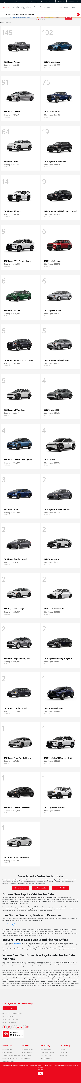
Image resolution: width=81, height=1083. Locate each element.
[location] (41, 1)
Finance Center (45, 1049)
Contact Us (11, 1008)
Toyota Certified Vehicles (11, 1055)
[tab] (36, 19)
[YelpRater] (22, 1027)
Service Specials (27, 1052)
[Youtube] (18, 1027)
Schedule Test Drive (60, 888)
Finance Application (12, 924)
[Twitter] (13, 1027)
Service (24, 1045)
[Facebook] (4, 1027)
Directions (63, 1055)
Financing (45, 1045)
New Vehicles (7, 1049)
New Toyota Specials (21, 888)
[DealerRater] (27, 1027)
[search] (79, 7)
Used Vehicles (7, 1052)
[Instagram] (9, 1027)
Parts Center (25, 1058)
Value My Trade (45, 1055)
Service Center (26, 1055)
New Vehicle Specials (9, 1058)
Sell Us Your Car (46, 1058)
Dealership (65, 1045)
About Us (63, 1049)
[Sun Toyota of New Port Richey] (7, 7)
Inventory (7, 1045)
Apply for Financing (40, 888)
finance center (18, 943)
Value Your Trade (11, 926)
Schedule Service (27, 1049)
